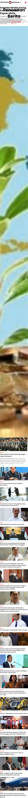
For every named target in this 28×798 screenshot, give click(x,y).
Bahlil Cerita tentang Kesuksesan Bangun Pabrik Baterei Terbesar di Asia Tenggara (12, 544)
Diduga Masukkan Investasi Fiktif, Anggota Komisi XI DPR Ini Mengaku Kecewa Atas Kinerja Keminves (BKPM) (13, 587)
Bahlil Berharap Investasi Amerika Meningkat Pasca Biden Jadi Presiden (13, 671)
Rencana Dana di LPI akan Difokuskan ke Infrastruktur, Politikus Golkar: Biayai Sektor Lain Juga (13, 693)
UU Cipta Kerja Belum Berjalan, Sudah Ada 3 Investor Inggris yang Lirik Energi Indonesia (13, 733)
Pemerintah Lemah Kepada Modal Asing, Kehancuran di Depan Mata (13, 9)
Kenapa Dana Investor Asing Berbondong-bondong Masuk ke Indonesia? (13, 504)
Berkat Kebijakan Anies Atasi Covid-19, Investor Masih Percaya (11, 753)
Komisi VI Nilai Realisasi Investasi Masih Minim (13, 713)
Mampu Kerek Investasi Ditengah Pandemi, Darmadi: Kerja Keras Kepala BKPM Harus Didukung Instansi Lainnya (13, 650)
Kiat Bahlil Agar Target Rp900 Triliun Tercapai (13, 630)
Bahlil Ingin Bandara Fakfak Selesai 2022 (12, 524)
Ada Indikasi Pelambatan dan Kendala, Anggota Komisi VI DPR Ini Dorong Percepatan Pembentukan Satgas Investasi (13, 609)
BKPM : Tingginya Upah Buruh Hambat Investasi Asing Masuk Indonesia (11, 774)
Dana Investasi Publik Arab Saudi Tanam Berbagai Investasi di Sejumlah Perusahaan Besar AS (13, 795)
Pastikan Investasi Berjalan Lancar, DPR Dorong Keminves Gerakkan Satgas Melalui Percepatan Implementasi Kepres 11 (13, 565)
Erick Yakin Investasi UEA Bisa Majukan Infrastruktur (11, 484)
